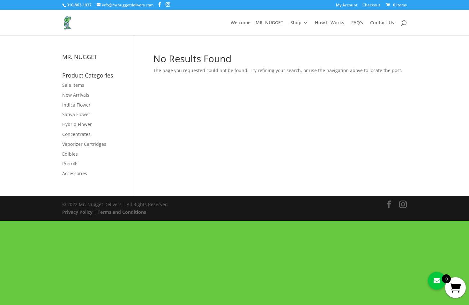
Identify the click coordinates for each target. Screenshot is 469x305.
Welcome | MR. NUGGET (257, 23)
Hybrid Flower (77, 124)
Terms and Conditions (122, 212)
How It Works (329, 23)
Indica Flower (76, 105)
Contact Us (382, 23)
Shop (296, 23)
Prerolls (70, 163)
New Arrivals (75, 95)
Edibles (70, 154)
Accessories (74, 173)
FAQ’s (357, 23)
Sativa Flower (76, 114)
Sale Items (73, 85)
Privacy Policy (77, 212)
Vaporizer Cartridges (84, 144)
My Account (347, 5)
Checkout (371, 5)
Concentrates (76, 134)
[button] (437, 281)
